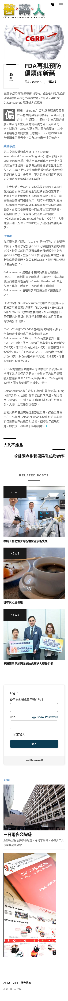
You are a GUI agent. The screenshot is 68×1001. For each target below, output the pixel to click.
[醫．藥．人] (24, 16)
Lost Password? (34, 760)
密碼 (13, 717)
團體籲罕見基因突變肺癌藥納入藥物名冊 (28, 663)
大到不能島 (13, 444)
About (6, 982)
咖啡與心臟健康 (13, 602)
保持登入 (19, 734)
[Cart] (52, 4)
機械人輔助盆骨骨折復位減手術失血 (25, 541)
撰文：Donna (32, 81)
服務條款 (26, 982)
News (52, 81)
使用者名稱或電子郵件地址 (26, 699)
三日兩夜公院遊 (17, 834)
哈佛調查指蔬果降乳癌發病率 (39, 456)
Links (15, 982)
